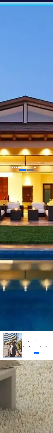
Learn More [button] (36, 353)
